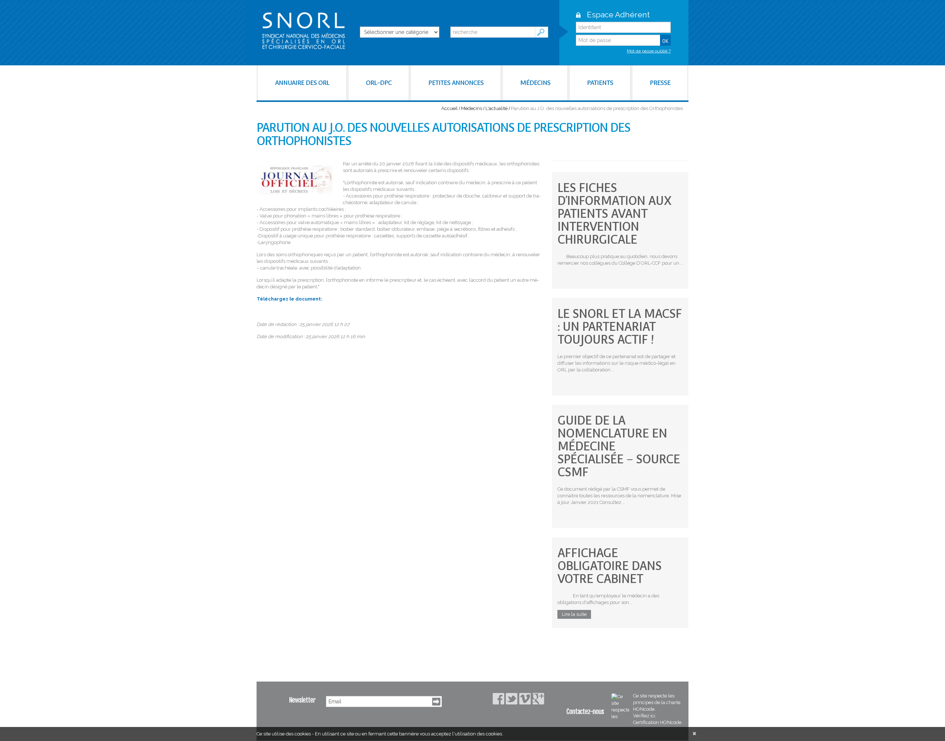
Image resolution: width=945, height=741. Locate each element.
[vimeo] (525, 698)
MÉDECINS (535, 82)
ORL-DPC (379, 82)
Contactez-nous (585, 711)
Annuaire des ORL (302, 82)
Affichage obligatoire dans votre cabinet (609, 566)
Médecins (471, 108)
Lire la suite (574, 614)
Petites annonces (456, 82)
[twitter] (512, 698)
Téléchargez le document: (289, 299)
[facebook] (498, 698)
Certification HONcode (657, 722)
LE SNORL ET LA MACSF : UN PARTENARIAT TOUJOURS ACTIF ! (619, 326)
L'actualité (496, 108)
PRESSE (660, 82)
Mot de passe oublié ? (649, 51)
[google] (538, 698)
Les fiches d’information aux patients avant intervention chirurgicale (614, 213)
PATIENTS (600, 82)
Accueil (449, 108)
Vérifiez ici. (644, 715)
